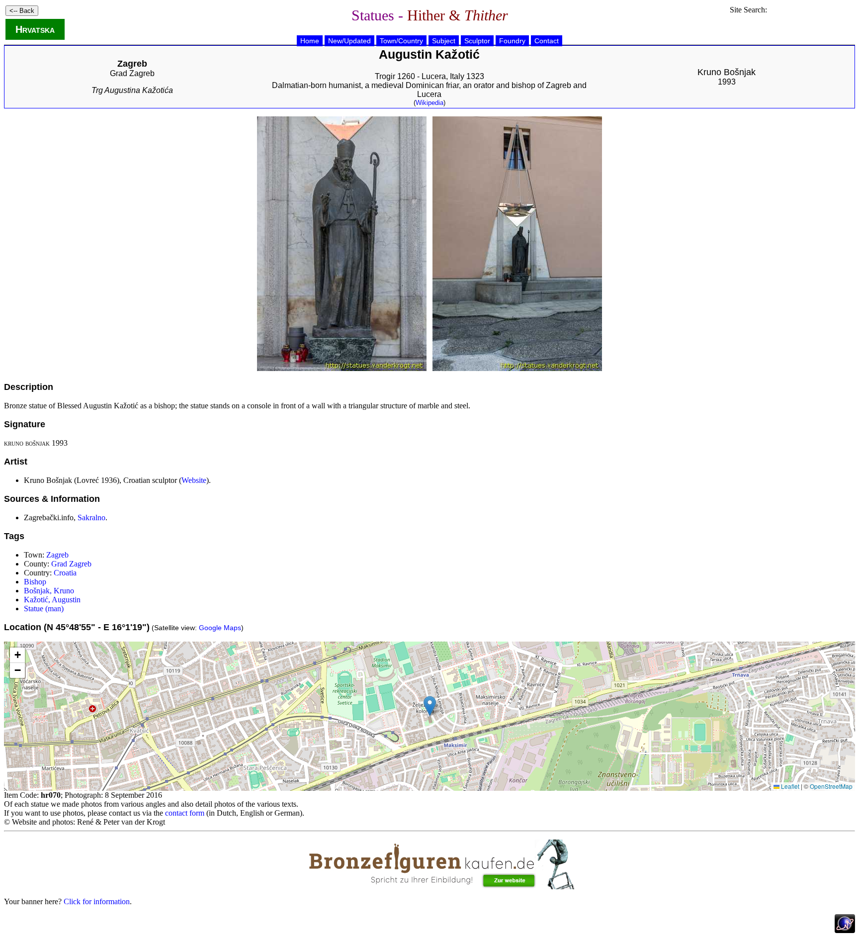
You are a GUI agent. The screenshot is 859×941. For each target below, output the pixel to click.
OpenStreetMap (831, 786)
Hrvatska (35, 29)
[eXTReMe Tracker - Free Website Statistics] (845, 930)
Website (193, 480)
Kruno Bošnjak (726, 72)
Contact (546, 41)
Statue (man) (44, 608)
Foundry (512, 41)
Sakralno (91, 517)
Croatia (65, 572)
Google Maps (220, 628)
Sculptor (477, 41)
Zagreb (57, 555)
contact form (184, 813)
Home (309, 41)
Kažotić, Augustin (52, 599)
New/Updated (349, 41)
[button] (430, 706)
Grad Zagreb (132, 73)
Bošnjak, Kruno (49, 590)
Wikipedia (429, 102)
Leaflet (789, 786)
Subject (443, 41)
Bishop (35, 581)
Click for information (97, 901)
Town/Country (401, 41)
